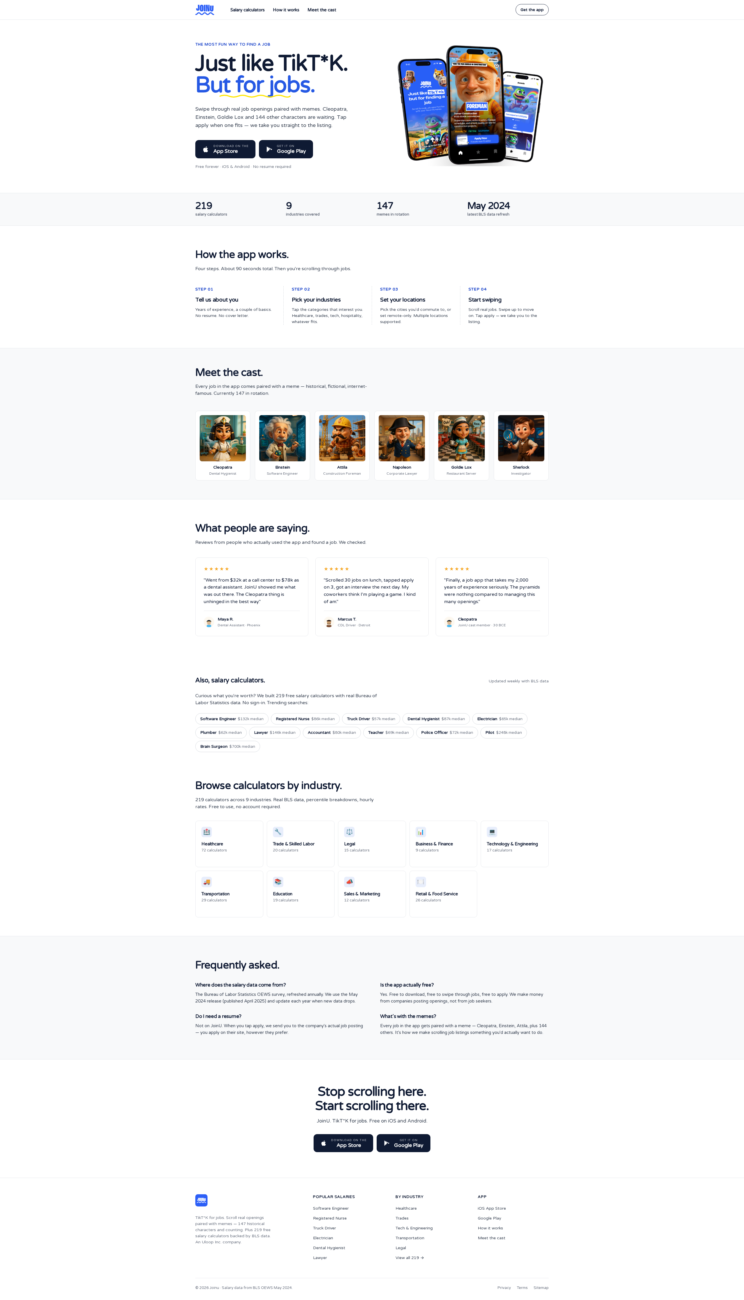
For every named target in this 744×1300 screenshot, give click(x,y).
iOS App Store (492, 1208)
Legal (401, 1247)
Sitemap (541, 1287)
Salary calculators (247, 9)
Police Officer (447, 732)
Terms (522, 1287)
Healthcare (406, 1208)
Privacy (504, 1287)
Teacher (388, 732)
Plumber (221, 732)
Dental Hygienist (436, 718)
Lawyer (275, 732)
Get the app (532, 9)
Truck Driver (371, 718)
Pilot (503, 732)
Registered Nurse (305, 718)
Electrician (500, 718)
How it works (286, 9)
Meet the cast (321, 9)
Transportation (410, 1238)
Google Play (489, 1218)
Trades (402, 1218)
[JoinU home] (204, 9)
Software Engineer (232, 718)
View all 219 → (410, 1257)
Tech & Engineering (414, 1228)
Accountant (332, 732)
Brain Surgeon (227, 746)
